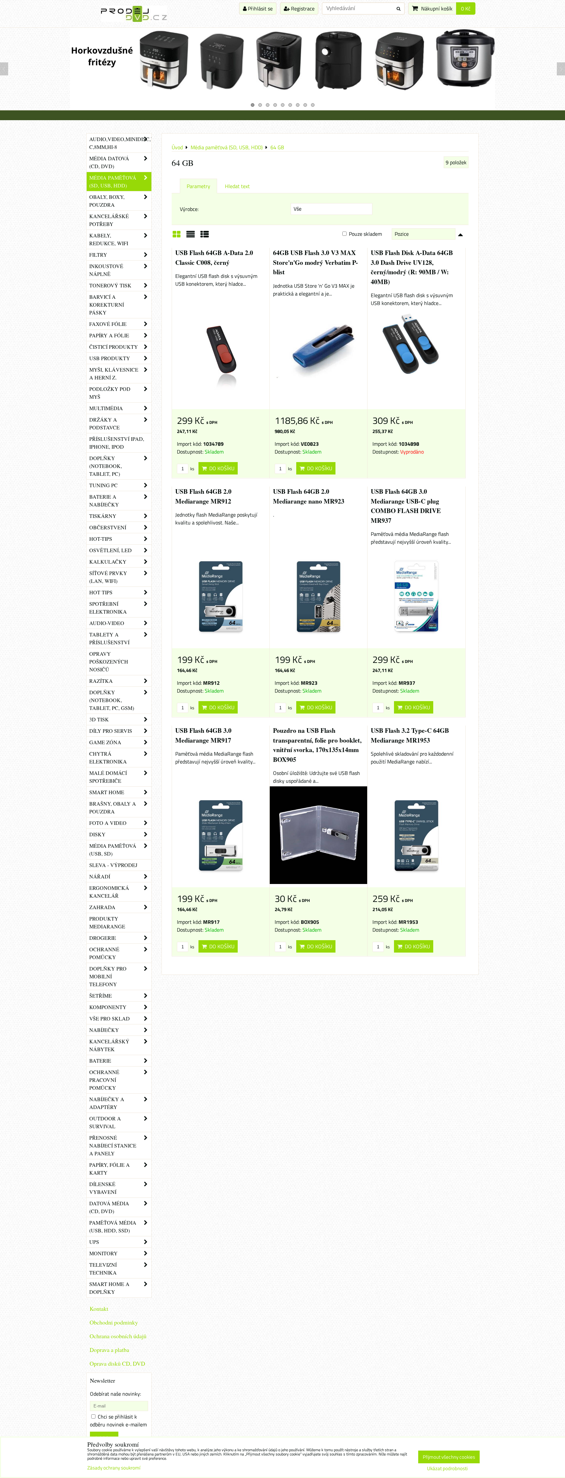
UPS (94, 1241)
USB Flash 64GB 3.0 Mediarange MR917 (203, 735)
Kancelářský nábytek (109, 1045)
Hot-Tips (100, 538)
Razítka (101, 680)
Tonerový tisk (110, 285)
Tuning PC (103, 485)
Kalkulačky (108, 561)
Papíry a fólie (109, 335)
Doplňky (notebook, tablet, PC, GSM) (111, 700)
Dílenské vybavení (102, 1188)
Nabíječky (104, 1029)
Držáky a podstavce (104, 423)
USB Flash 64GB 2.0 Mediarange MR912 (203, 496)
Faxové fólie (108, 323)
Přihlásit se (260, 8)
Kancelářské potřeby (109, 220)
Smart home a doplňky (109, 1287)
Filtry (98, 254)
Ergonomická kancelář (109, 891)
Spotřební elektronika (108, 607)
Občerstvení (107, 527)
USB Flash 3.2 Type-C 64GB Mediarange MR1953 (410, 735)
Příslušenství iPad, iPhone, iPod (116, 442)
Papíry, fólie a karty (109, 1168)
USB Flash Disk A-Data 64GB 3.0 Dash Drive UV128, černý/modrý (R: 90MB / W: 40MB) (412, 267)
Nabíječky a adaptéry (106, 1103)
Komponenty (108, 1007)
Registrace (302, 8)
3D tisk (99, 719)
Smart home (106, 792)
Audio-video (106, 622)
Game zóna (105, 742)
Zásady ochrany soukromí (113, 1467)
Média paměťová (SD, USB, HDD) (112, 181)
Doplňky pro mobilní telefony (108, 976)
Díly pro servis (110, 730)
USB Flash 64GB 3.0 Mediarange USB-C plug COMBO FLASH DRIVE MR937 (406, 506)
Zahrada (102, 907)
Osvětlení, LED (110, 550)
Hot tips (100, 592)
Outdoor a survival (105, 1122)
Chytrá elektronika (108, 757)
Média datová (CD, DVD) (109, 162)
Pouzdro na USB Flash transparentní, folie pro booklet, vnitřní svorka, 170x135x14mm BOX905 (317, 745)
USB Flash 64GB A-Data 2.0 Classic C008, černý (214, 257)
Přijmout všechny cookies (449, 1457)
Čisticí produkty (113, 346)
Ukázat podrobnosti (447, 1468)
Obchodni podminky (114, 1322)
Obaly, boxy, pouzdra (107, 200)
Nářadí (99, 876)
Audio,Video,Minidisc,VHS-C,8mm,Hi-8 (120, 143)
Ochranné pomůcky (104, 953)
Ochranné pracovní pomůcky (104, 1079)
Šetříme (100, 995)
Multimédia (106, 408)
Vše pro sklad (109, 1018)
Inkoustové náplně (106, 270)
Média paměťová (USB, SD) (112, 849)
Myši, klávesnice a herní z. (113, 373)
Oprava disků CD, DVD (117, 1363)
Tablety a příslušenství (109, 638)
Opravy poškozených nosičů (108, 661)
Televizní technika (103, 1268)
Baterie (100, 1060)
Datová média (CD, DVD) (109, 1207)
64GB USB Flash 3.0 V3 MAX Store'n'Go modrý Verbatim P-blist (315, 262)
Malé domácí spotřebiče (108, 776)
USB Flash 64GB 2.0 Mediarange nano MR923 (308, 496)
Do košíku (220, 468)
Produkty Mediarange (107, 922)
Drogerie (102, 937)
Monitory (103, 1253)
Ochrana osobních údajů (118, 1336)
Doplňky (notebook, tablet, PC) (105, 466)
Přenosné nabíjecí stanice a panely (112, 1145)
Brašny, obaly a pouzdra (112, 807)
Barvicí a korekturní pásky (106, 304)
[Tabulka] (205, 236)
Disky (97, 834)
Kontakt (99, 1308)
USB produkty (109, 358)
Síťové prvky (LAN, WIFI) (108, 577)
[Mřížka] (176, 236)
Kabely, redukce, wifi (108, 239)
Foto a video (108, 822)
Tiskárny (102, 515)
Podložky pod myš (109, 392)
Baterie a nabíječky (104, 500)
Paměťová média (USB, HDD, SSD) (112, 1226)
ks (191, 468)
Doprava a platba (109, 1350)
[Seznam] (191, 236)
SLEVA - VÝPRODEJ (113, 864)
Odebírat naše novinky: (115, 1394)
